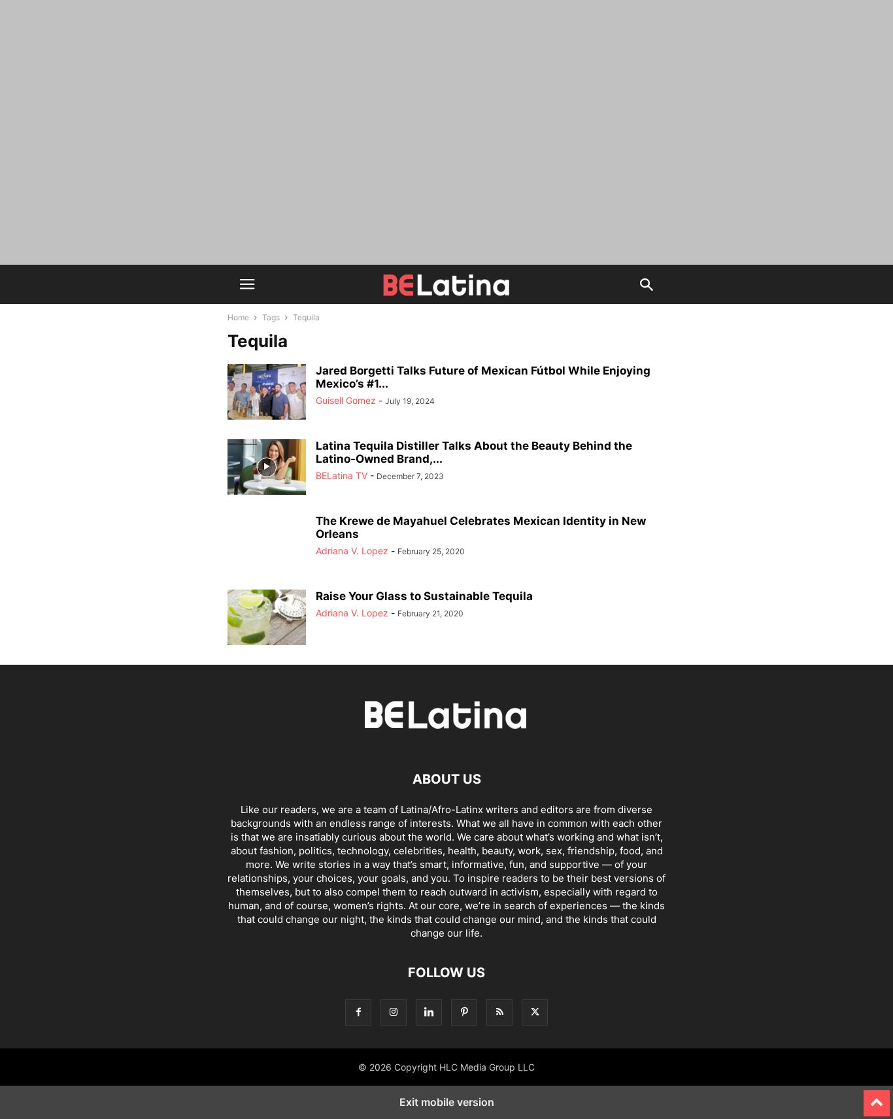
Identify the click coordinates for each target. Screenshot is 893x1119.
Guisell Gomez (346, 400)
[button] (247, 284)
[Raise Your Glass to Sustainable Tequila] (266, 619)
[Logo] (446, 739)
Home (238, 317)
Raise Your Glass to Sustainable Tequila (424, 596)
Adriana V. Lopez (352, 550)
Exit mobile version (446, 1102)
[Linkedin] (429, 1012)
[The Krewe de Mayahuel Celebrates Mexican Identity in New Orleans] (266, 543)
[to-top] (877, 1097)
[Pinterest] (464, 1012)
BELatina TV (341, 475)
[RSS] (499, 1012)
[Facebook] (358, 1012)
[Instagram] (393, 1012)
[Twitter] (535, 1012)
